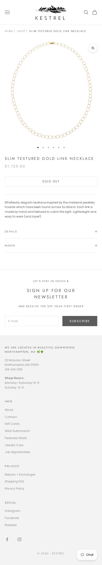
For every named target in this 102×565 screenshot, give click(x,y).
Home (9, 31)
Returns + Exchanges (20, 474)
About (9, 410)
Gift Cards (12, 424)
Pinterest (11, 525)
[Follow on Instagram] (19, 539)
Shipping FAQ (14, 481)
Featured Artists (16, 438)
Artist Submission (17, 431)
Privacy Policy (14, 488)
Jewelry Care (14, 445)
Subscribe (80, 321)
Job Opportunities (17, 452)
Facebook (12, 518)
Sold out (51, 181)
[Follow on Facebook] (7, 539)
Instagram (12, 511)
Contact (11, 417)
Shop (21, 31)
